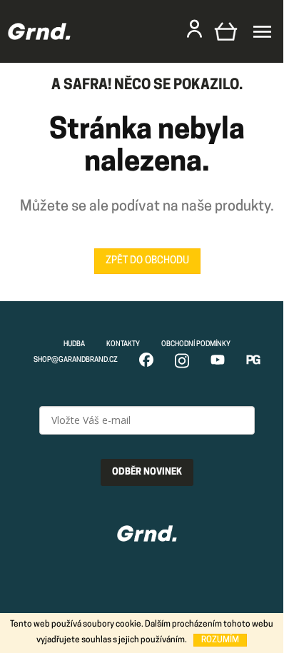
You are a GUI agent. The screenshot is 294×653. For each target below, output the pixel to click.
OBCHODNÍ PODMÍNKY (195, 344)
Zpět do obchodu (147, 260)
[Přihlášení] (194, 28)
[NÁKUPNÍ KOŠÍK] (225, 31)
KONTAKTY (123, 344)
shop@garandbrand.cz (76, 360)
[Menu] (262, 32)
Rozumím (220, 640)
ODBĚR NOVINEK (147, 472)
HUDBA (74, 344)
